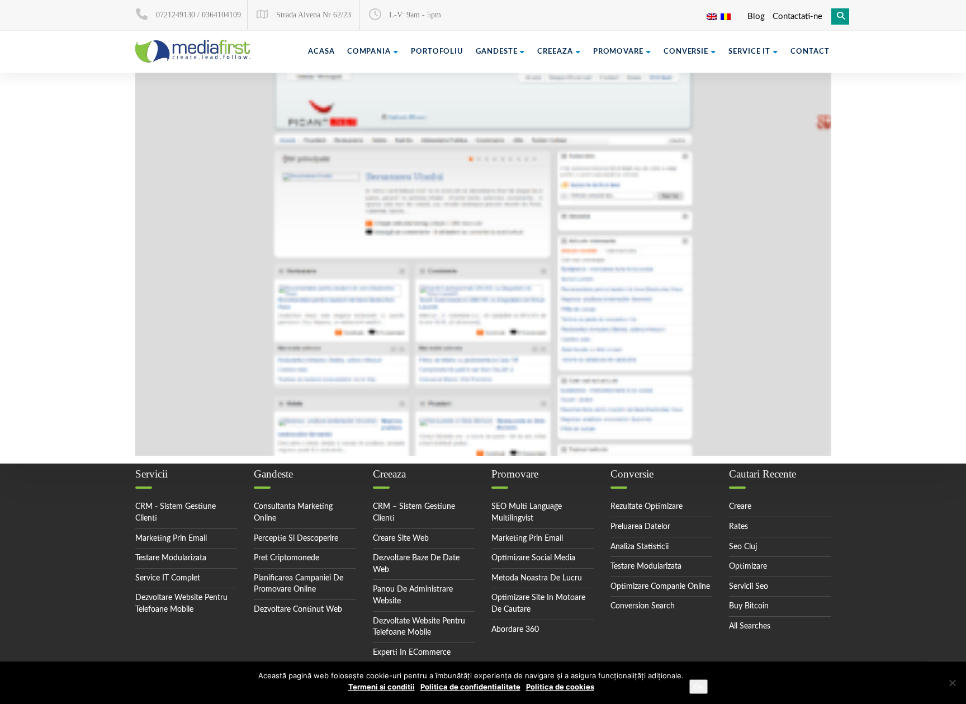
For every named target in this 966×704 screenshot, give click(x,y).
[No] (952, 682)
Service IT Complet (167, 578)
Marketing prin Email (527, 538)
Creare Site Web (401, 538)
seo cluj (743, 547)
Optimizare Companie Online (660, 586)
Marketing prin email (171, 538)
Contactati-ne (797, 16)
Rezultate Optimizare (646, 507)
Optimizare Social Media (533, 558)
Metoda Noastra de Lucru (536, 578)
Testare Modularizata (170, 558)
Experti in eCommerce (412, 652)
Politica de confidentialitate (470, 686)
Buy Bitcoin (749, 606)
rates (738, 527)
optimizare (748, 566)
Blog (756, 16)
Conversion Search (642, 606)
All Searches (749, 626)
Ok (698, 686)
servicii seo (748, 586)
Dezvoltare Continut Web (298, 609)
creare (740, 507)
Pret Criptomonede (286, 558)
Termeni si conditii (381, 686)
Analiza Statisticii (639, 547)
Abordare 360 (515, 630)
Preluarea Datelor (640, 527)
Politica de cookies (560, 686)
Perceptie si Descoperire (296, 538)
